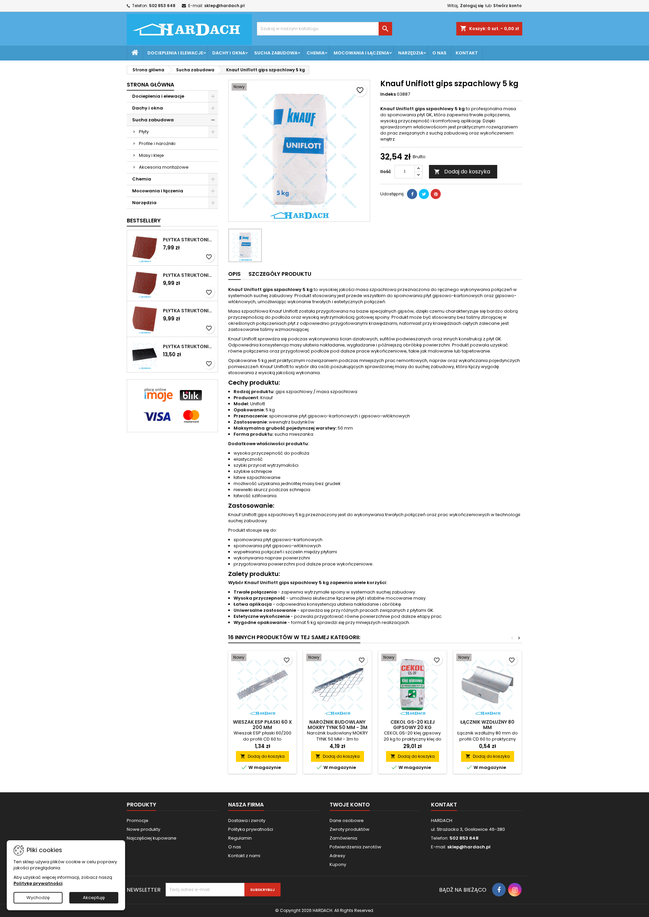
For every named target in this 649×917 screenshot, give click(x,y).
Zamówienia (343, 838)
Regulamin (240, 838)
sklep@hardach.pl (224, 5)
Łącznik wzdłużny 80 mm (487, 725)
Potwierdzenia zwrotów (355, 847)
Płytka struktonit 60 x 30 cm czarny (189, 346)
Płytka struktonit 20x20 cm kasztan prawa (189, 239)
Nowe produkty (143, 829)
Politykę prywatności (38, 883)
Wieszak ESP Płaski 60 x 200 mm (262, 725)
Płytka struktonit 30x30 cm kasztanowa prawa (189, 275)
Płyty (144, 131)
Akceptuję (94, 897)
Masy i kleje (151, 155)
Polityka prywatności (250, 829)
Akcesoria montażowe (164, 167)
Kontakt (467, 53)
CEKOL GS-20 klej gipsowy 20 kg (412, 725)
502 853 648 (162, 5)
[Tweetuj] (424, 194)
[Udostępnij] (412, 194)
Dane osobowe (347, 820)
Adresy (337, 855)
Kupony (338, 864)
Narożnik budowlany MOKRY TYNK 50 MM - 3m (337, 725)
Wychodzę (38, 897)
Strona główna (150, 85)
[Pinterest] (436, 194)
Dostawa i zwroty (246, 820)
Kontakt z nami (244, 855)
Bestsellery (144, 220)
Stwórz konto (507, 5)
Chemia (315, 53)
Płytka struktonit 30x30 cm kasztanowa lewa (189, 310)
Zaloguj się (471, 5)
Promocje (137, 820)
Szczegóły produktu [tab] (279, 274)
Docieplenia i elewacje (175, 53)
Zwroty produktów (349, 829)
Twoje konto (350, 805)
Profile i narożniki (157, 143)
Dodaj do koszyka (462, 171)
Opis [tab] (234, 274)
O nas (439, 53)
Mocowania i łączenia (361, 53)
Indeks (388, 94)
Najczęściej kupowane (151, 838)
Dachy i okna (228, 53)
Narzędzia (410, 53)
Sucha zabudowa (275, 53)
